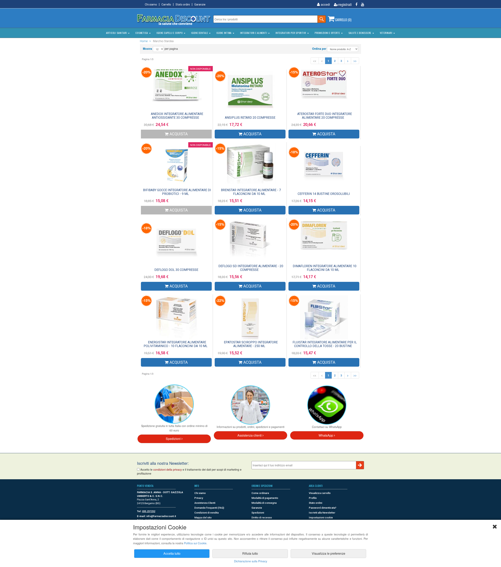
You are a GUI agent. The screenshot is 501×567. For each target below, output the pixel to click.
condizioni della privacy (167, 469)
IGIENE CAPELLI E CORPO (170, 32)
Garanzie (199, 4)
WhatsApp (326, 435)
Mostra (147, 49)
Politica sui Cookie (195, 543)
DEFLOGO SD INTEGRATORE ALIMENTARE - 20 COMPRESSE (250, 268)
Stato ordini (183, 4)
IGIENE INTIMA (224, 32)
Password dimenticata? (322, 507)
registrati (345, 4)
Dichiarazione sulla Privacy (250, 561)
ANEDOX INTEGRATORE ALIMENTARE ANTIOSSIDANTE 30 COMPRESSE (177, 115)
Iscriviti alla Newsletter (322, 512)
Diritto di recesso (261, 517)
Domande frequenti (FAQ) (209, 507)
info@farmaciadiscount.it (161, 516)
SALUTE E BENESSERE (360, 32)
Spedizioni (173, 438)
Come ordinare (260, 493)
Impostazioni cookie (321, 517)
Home (144, 41)
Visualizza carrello (320, 493)
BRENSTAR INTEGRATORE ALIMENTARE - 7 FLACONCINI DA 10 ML (251, 192)
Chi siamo (151, 4)
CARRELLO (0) (342, 19)
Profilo (313, 497)
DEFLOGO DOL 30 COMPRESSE (176, 270)
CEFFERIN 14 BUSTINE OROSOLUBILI (324, 194)
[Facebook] (354, 4)
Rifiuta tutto (250, 553)
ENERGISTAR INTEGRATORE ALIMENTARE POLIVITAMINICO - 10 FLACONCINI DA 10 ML (175, 344)
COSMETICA (142, 32)
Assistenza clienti (249, 435)
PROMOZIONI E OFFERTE (328, 32)
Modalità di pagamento (264, 497)
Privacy (198, 497)
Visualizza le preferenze (328, 553)
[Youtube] (361, 4)
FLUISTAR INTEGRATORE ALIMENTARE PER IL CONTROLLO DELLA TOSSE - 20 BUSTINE (325, 344)
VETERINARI (386, 32)
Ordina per (319, 49)
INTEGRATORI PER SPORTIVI (291, 32)
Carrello (166, 4)
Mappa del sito (203, 517)
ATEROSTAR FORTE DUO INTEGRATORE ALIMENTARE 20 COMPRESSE (324, 115)
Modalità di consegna (264, 502)
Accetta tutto (171, 553)
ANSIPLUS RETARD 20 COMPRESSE (250, 117)
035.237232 (148, 511)
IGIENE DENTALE (200, 32)
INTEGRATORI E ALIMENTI (254, 32)
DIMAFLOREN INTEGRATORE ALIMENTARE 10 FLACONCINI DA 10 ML (324, 268)
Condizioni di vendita (206, 512)
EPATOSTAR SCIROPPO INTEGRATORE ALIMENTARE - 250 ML (251, 344)
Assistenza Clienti (204, 502)
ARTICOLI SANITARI (117, 32)
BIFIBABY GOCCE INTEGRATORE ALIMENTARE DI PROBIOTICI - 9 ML (177, 192)
